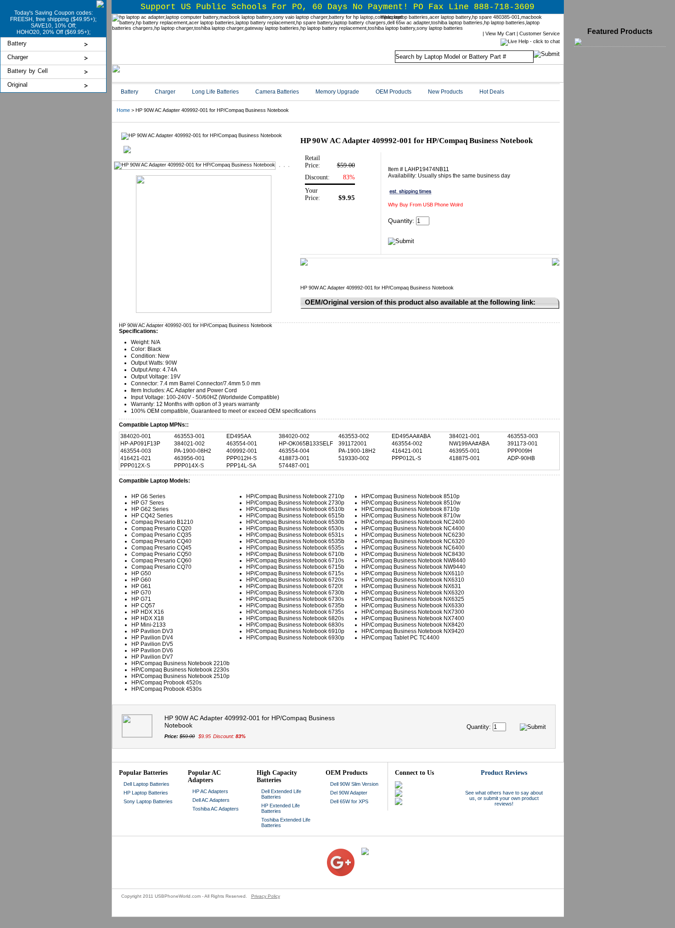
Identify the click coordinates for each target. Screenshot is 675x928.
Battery (17, 43)
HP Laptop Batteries (146, 792)
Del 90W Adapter (348, 792)
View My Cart (500, 33)
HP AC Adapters (210, 791)
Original (17, 84)
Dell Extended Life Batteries (281, 794)
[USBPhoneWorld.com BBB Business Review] (319, 850)
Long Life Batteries (215, 92)
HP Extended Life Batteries (280, 808)
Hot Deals (491, 92)
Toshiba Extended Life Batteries (285, 822)
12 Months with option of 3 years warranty (207, 404)
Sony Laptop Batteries (148, 801)
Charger (17, 57)
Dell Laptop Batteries (146, 784)
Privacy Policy (265, 896)
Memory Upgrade (337, 92)
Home (123, 110)
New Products (445, 92)
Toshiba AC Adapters (215, 808)
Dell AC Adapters (211, 800)
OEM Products (393, 92)
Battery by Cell (27, 70)
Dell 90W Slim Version (354, 784)
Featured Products (619, 31)
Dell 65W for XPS (349, 801)
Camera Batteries (277, 92)
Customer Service (539, 33)
